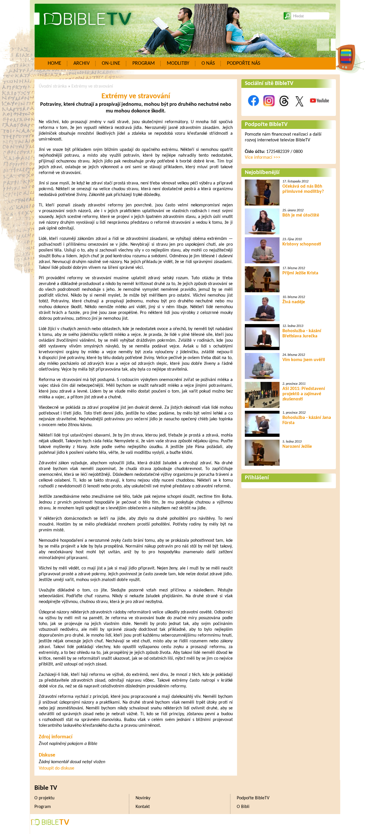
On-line (111, 63)
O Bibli (243, 807)
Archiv (81, 63)
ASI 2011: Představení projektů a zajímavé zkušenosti (303, 394)
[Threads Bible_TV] (284, 109)
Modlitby (178, 63)
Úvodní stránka (53, 86)
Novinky (143, 798)
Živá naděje (293, 302)
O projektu (44, 798)
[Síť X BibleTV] (299, 109)
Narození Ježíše (297, 446)
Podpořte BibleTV (266, 124)
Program (143, 63)
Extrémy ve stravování (92, 86)
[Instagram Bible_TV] (269, 109)
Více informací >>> (262, 157)
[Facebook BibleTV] (253, 109)
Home (54, 63)
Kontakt (143, 807)
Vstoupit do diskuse (56, 768)
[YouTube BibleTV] (319, 109)
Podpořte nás (243, 63)
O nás (208, 63)
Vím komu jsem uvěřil (303, 360)
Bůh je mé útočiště (300, 215)
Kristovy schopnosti (301, 244)
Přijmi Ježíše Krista (300, 273)
